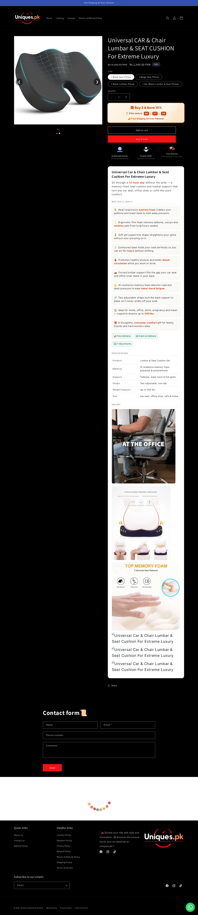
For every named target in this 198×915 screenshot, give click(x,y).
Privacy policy (66, 908)
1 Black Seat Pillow (121, 77)
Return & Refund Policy (68, 856)
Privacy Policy (63, 845)
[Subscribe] (66, 885)
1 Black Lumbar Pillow (123, 84)
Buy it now (142, 139)
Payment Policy (64, 840)
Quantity (112, 91)
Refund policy (51, 908)
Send (52, 767)
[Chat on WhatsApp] (190, 907)
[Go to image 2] (59, 133)
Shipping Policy (64, 862)
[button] (167, 18)
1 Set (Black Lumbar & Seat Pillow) (160, 84)
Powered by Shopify (35, 908)
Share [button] (114, 685)
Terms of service (65, 867)
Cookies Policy (64, 834)
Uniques (23, 908)
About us (18, 834)
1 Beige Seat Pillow (149, 77)
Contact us (19, 840)
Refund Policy (21, 845)
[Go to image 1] (57, 133)
